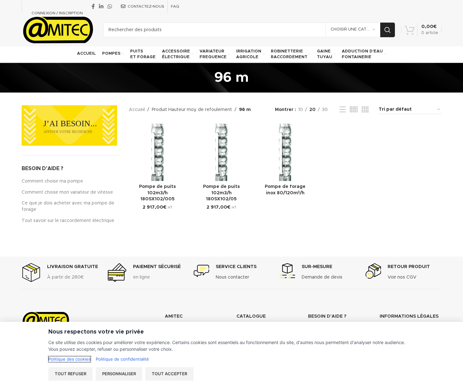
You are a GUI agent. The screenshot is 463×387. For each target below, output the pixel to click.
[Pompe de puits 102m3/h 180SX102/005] (157, 152)
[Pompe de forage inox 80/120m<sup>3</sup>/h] (285, 152)
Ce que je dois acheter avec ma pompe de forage (68, 206)
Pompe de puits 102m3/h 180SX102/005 (157, 192)
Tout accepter (169, 373)
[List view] (343, 110)
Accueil (137, 109)
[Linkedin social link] (101, 6)
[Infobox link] (60, 272)
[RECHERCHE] (387, 30)
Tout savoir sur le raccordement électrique (68, 220)
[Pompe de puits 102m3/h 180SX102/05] (221, 152)
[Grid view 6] (354, 110)
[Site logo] (58, 29)
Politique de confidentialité (122, 359)
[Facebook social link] (93, 6)
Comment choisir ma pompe (52, 181)
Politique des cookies (69, 359)
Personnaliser (119, 373)
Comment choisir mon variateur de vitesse (67, 192)
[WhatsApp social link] (110, 6)
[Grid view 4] (365, 110)
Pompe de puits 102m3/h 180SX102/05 (221, 192)
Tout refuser (70, 373)
